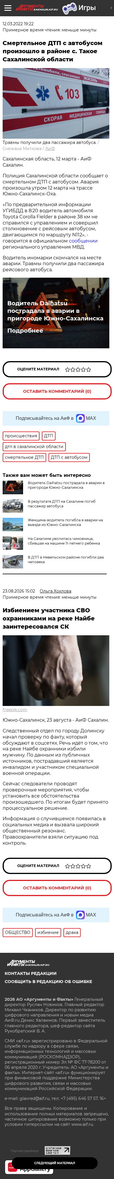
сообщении (83, 241)
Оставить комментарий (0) (57, 391)
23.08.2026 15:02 (19, 591)
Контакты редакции (31, 973)
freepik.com (15, 709)
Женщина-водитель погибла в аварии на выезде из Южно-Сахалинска (65, 522)
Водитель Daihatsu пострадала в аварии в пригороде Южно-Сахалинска (55, 311)
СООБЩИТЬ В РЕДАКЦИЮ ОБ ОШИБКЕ (48, 981)
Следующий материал (54, 1163)
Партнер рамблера (25, 1151)
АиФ (50, 148)
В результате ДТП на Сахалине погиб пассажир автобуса (62, 503)
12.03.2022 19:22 (18, 23)
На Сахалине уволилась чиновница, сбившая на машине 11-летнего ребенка (64, 540)
